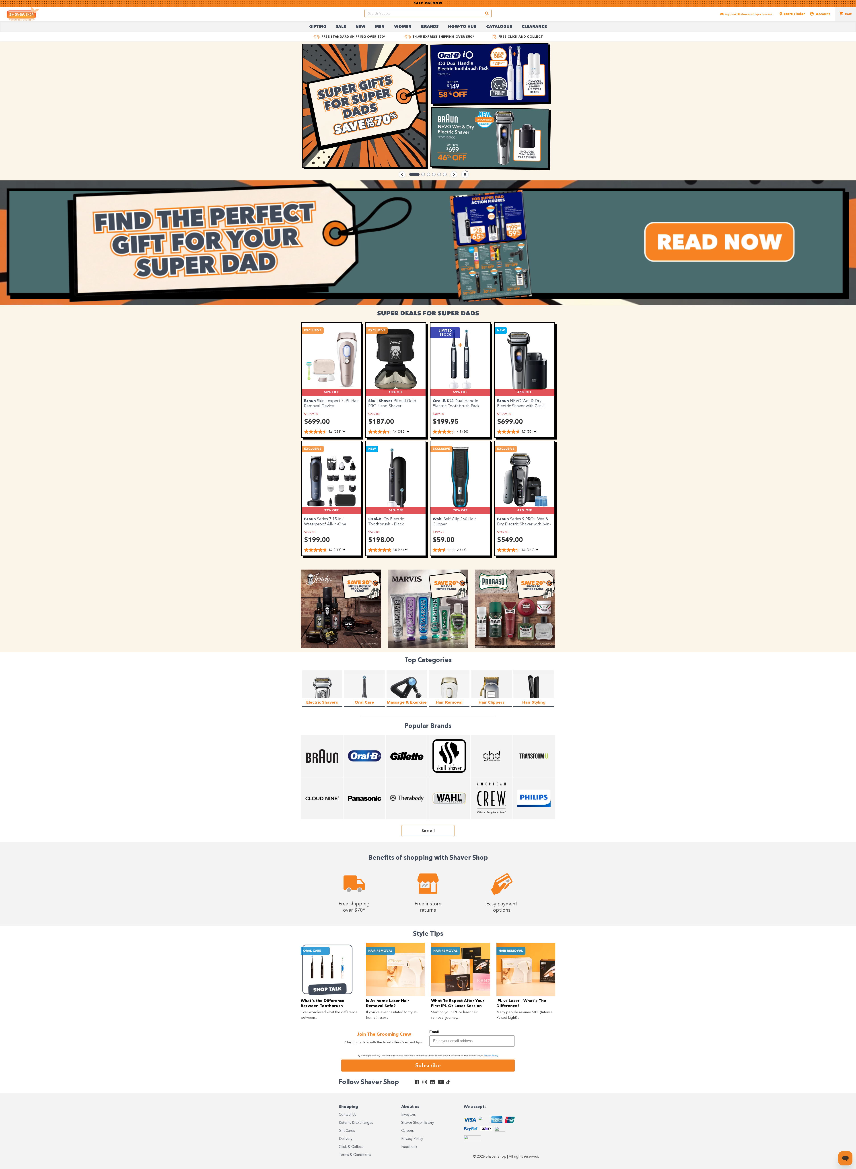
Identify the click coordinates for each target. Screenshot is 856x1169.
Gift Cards (347, 1131)
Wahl (438, 519)
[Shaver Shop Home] (23, 14)
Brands (429, 27)
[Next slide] (454, 174)
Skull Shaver (381, 401)
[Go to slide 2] (416, 174)
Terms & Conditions (355, 1155)
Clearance (534, 27)
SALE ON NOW (428, 3)
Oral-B (440, 401)
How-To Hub (462, 27)
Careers (407, 1131)
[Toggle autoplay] (465, 174)
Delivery (345, 1139)
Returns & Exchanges (356, 1123)
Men (380, 27)
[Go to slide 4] (434, 174)
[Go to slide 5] (439, 174)
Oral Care (312, 950)
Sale (341, 27)
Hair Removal (380, 950)
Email (434, 1032)
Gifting (317, 27)
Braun (310, 401)
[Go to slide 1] (411, 174)
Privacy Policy (412, 1139)
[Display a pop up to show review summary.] (344, 431)
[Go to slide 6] (445, 174)
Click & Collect (351, 1147)
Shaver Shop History (417, 1123)
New (360, 27)
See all (428, 831)
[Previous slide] (402, 174)
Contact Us (347, 1115)
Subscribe (428, 1065)
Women (403, 27)
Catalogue (499, 27)
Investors (408, 1115)
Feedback (409, 1147)
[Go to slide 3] (425, 174)
